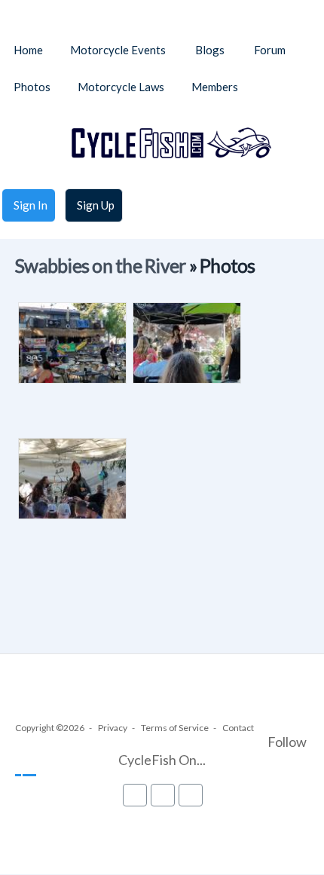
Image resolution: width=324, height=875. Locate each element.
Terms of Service (175, 727)
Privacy (112, 727)
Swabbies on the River (100, 266)
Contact (238, 727)
